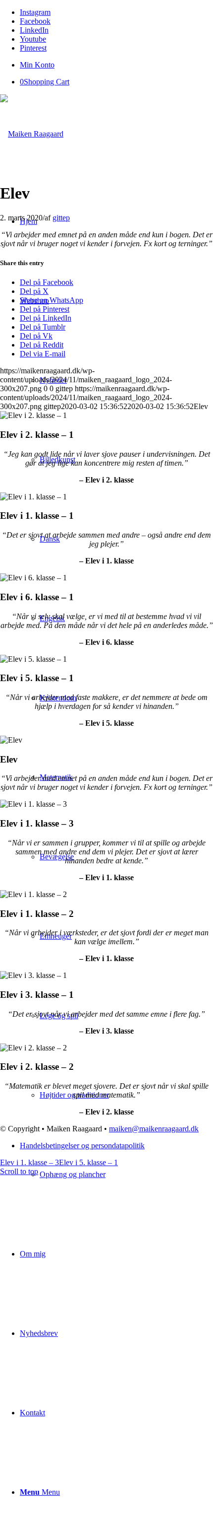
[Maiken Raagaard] (31, 134)
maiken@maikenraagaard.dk (154, 1128)
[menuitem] (116, 65)
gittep (61, 217)
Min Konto (37, 65)
